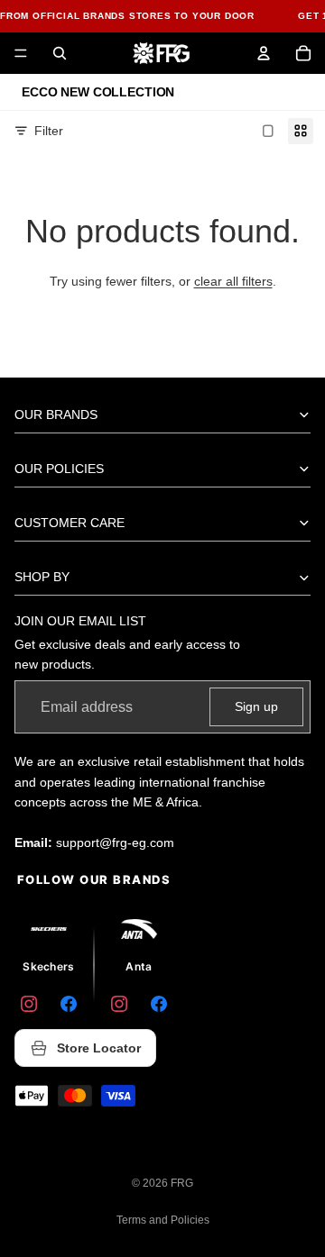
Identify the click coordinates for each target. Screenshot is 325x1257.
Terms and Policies (162, 1220)
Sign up (256, 706)
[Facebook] (68, 1003)
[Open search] (59, 53)
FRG (182, 1183)
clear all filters (233, 281)
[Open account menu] (263, 53)
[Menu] (21, 53)
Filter (48, 130)
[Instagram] (28, 1003)
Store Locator (99, 1048)
